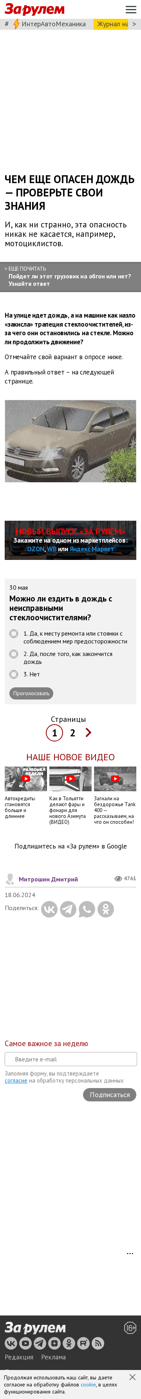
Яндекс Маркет (92, 549)
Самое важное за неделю (46, 1043)
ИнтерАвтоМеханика (54, 23)
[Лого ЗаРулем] (34, 9)
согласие (16, 1080)
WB (52, 549)
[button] (133, 1378)
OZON (35, 549)
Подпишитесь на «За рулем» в (70, 846)
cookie (88, 1384)
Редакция (19, 1357)
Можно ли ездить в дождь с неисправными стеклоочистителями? (60, 608)
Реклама (53, 1357)
